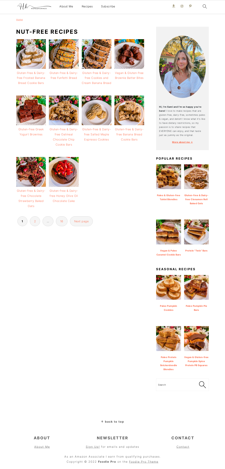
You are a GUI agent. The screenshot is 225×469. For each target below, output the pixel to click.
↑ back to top (112, 421)
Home (19, 19)
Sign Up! (93, 446)
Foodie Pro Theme (143, 461)
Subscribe (108, 6)
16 (61, 221)
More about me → (182, 142)
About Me (66, 6)
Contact (182, 446)
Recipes (87, 6)
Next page (81, 221)
